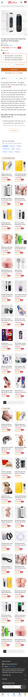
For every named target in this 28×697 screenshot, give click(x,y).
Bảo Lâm (5, 151)
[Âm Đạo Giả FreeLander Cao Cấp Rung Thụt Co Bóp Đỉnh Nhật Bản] (7, 335)
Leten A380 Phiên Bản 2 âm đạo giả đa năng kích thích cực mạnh (20, 175)
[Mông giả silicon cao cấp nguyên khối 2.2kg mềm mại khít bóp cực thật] (7, 263)
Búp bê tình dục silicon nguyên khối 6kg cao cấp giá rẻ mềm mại (7, 522)
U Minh (13, 148)
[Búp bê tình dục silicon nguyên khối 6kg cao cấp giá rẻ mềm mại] (7, 512)
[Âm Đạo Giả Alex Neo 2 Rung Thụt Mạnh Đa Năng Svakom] (7, 286)
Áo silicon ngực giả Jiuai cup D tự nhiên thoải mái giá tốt (6, 473)
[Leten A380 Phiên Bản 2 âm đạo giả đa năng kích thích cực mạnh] (21, 166)
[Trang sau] (22, 402)
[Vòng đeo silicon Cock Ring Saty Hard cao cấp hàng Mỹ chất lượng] (7, 536)
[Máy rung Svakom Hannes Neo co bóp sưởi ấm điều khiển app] (21, 214)
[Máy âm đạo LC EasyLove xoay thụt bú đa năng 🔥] (21, 382)
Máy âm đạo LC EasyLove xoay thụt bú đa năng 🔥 (21, 392)
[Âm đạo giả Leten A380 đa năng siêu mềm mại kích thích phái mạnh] (7, 214)
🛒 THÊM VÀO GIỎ (19, 64)
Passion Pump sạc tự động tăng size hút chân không (20, 616)
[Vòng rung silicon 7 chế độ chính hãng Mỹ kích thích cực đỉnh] (7, 559)
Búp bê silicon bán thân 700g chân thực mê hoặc (20, 200)
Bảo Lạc (18, 148)
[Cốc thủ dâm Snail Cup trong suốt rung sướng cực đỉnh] (21, 286)
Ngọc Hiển (12, 146)
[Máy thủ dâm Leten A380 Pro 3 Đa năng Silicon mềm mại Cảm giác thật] (7, 166)
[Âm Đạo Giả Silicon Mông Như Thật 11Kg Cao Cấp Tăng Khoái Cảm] (7, 416)
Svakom (11, 45)
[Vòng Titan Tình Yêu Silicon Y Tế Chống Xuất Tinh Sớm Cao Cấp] (21, 463)
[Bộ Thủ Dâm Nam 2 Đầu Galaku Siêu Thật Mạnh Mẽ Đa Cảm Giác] (7, 311)
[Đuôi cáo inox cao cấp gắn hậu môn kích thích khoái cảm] (7, 440)
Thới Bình (19, 146)
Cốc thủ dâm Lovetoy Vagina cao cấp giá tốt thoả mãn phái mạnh (21, 344)
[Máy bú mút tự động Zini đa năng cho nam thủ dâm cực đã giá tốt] (7, 359)
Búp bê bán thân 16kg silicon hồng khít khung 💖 (20, 449)
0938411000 (15, 73)
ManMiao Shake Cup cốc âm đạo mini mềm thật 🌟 (20, 248)
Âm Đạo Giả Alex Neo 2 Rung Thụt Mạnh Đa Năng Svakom (7, 296)
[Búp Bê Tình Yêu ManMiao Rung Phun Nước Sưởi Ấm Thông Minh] (7, 488)
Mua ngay (14, 69)
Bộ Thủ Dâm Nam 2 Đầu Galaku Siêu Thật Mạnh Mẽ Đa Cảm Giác (7, 320)
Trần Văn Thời (6, 148)
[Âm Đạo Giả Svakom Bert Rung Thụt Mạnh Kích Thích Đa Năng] (14, 23)
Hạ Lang (11, 151)
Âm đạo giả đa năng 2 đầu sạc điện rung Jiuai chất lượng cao (7, 392)
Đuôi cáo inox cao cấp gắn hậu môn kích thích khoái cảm (7, 449)
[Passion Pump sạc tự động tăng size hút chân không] (21, 607)
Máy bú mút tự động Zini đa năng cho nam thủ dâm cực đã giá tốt (7, 368)
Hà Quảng (17, 151)
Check (23, 687)
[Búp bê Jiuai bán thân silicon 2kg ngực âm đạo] (7, 239)
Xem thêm (13, 130)
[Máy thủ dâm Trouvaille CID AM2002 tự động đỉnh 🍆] (21, 263)
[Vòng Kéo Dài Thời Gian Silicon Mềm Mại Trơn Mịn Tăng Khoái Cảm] (21, 536)
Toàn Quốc (5, 146)
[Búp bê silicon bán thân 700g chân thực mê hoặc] (21, 190)
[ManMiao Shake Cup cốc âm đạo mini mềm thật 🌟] (21, 239)
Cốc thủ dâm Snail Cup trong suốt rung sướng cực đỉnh (21, 296)
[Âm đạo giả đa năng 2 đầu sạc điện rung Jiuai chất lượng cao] (7, 382)
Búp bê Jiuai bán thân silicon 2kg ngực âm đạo (7, 248)
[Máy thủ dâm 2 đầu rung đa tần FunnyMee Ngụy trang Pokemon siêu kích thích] (21, 359)
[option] (14, 23)
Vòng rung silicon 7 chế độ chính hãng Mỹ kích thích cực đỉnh (7, 568)
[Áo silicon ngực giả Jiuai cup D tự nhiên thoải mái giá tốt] (7, 463)
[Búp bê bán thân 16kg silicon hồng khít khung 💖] (21, 440)
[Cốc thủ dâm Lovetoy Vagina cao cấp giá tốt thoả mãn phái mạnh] (21, 335)
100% (20, 78)
